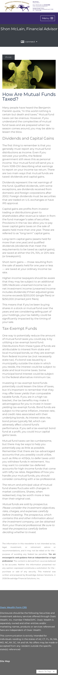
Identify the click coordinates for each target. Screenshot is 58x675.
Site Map (5, 661)
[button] (47, 18)
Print (8, 57)
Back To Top (45, 671)
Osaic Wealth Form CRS (13, 607)
